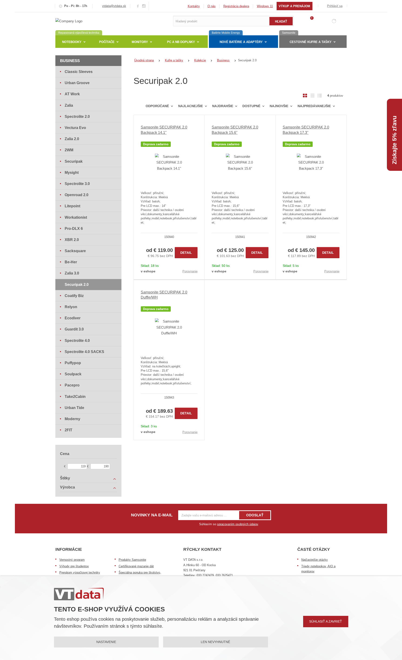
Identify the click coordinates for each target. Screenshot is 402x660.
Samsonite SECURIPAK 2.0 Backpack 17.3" (306, 129)
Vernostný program (72, 559)
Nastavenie (106, 642)
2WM (69, 150)
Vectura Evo (75, 128)
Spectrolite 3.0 (77, 184)
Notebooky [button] (71, 42)
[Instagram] (144, 6)
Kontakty (194, 6)
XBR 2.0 (72, 240)
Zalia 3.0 (72, 273)
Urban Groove (77, 83)
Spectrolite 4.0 (77, 341)
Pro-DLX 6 (74, 229)
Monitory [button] (140, 42)
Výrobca (67, 487)
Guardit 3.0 (74, 329)
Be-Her (71, 262)
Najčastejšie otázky (314, 559)
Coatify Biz (74, 296)
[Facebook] (138, 6)
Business (70, 61)
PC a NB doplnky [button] (181, 42)
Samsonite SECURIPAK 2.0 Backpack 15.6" (235, 129)
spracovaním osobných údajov (237, 524)
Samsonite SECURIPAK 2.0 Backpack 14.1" (164, 129)
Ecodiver (72, 318)
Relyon (71, 307)
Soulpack (73, 374)
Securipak (74, 161)
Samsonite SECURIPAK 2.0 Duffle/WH (164, 294)
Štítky (65, 478)
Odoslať (254, 515)
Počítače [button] (106, 42)
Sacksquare (75, 251)
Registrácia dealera (236, 6)
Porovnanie (190, 271)
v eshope (148, 271)
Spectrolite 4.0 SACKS (84, 352)
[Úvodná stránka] (68, 21)
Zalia (69, 105)
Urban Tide (74, 408)
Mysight (72, 173)
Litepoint (72, 206)
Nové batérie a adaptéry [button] (241, 42)
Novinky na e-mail (152, 515)
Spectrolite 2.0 (77, 117)
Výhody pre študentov (74, 566)
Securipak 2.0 (77, 285)
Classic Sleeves (79, 72)
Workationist (76, 217)
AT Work (72, 94)
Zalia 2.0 (72, 139)
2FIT (68, 430)
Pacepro (72, 385)
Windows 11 (265, 6)
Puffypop (73, 363)
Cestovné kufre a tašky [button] (311, 42)
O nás (212, 6)
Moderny (72, 419)
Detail (186, 252)
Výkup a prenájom (294, 6)
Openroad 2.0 (76, 195)
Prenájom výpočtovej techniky (79, 572)
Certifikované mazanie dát (136, 566)
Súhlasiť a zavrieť (325, 621)
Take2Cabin (75, 397)
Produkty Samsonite (132, 559)
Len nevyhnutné (215, 642)
